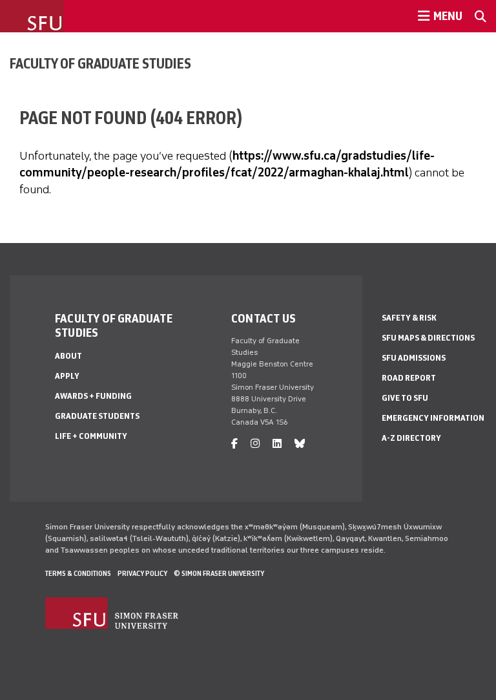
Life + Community (91, 435)
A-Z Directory (411, 437)
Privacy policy (142, 573)
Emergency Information (433, 417)
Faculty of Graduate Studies (100, 63)
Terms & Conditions (78, 573)
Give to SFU (405, 397)
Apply (67, 375)
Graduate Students (97, 415)
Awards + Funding (93, 395)
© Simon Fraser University (219, 573)
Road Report (409, 377)
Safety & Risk (409, 317)
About (68, 355)
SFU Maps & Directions (428, 337)
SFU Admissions (414, 357)
